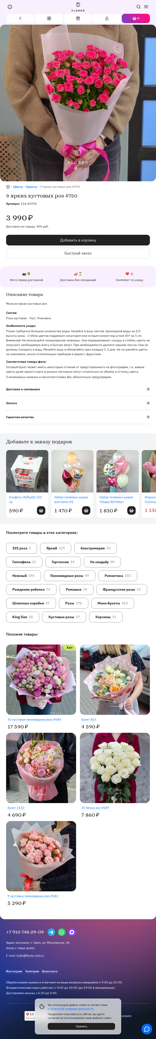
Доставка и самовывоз (23, 389)
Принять (81, 1026)
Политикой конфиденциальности (71, 1009)
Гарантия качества (20, 417)
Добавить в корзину (78, 240)
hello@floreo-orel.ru (30, 955)
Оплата (11, 403)
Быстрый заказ (78, 253)
